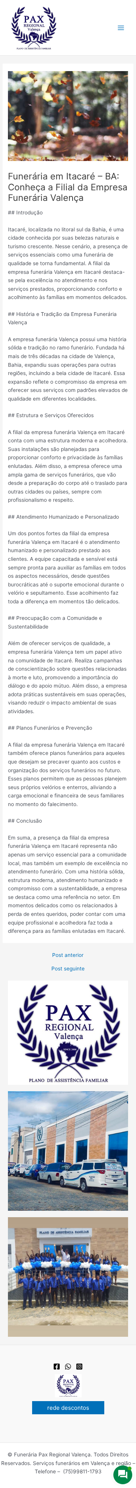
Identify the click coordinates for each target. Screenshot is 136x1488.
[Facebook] (56, 1366)
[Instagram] (79, 1366)
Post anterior (67, 955)
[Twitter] (68, 1366)
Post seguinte (68, 969)
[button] (68, 1407)
